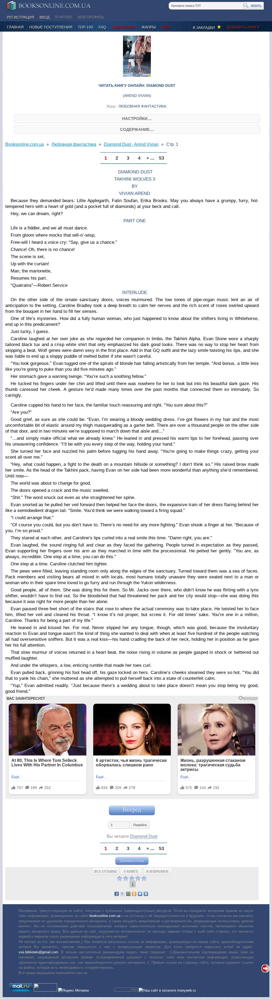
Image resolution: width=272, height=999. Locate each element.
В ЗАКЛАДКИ (205, 27)
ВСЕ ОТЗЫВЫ (105, 871)
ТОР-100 (85, 27)
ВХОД (44, 17)
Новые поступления (50, 27)
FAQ (102, 27)
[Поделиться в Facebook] (116, 894)
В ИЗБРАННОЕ (157, 871)
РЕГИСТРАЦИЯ (20, 17)
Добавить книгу (243, 27)
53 (161, 158)
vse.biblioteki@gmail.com (38, 952)
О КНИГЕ (131, 871)
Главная (15, 27)
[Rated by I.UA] (45, 990)
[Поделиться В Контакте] (146, 894)
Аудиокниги (124, 27)
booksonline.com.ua (105, 916)
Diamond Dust (143, 836)
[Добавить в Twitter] (140, 894)
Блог (166, 27)
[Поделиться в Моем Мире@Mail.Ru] (128, 894)
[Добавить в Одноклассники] (134, 894)
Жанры (149, 27)
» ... (150, 158)
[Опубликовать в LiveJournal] (122, 894)
